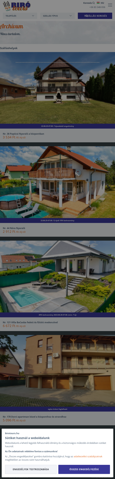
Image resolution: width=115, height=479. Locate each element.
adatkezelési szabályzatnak (88, 456)
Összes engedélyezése (84, 469)
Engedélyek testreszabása (31, 469)
